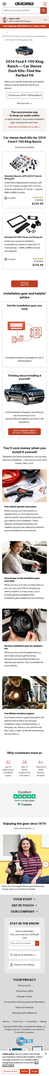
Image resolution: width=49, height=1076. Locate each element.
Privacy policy (24, 986)
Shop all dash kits (24, 284)
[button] (45, 864)
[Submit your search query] (43, 10)
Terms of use (18, 1022)
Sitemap (43, 1022)
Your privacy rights (24, 991)
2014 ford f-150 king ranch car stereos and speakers (24, 36)
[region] (24, 865)
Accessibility (32, 1022)
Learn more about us (23, 828)
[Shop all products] (4, 4)
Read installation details (24, 432)
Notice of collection (25, 1008)
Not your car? (23, 103)
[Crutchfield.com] (25, 4)
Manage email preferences (24, 1013)
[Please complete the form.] (37, 943)
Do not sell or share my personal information (24, 1002)
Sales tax (5, 1022)
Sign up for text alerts (23, 955)
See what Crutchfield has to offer (23, 127)
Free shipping (24, 26)
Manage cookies (24, 997)
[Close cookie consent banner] (46, 1054)
